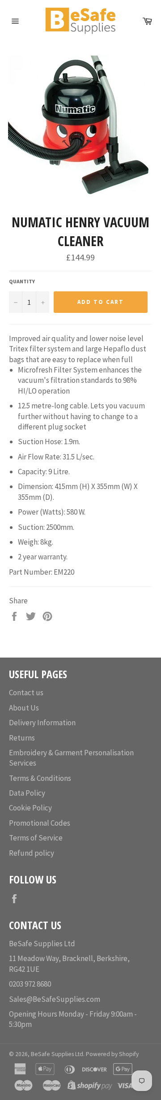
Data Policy (27, 793)
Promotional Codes (39, 823)
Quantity (22, 281)
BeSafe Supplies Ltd (57, 1054)
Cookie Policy (30, 808)
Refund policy (31, 853)
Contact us (26, 692)
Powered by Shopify (112, 1054)
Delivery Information (42, 723)
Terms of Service (36, 838)
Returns (22, 738)
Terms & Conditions (40, 778)
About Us (24, 708)
